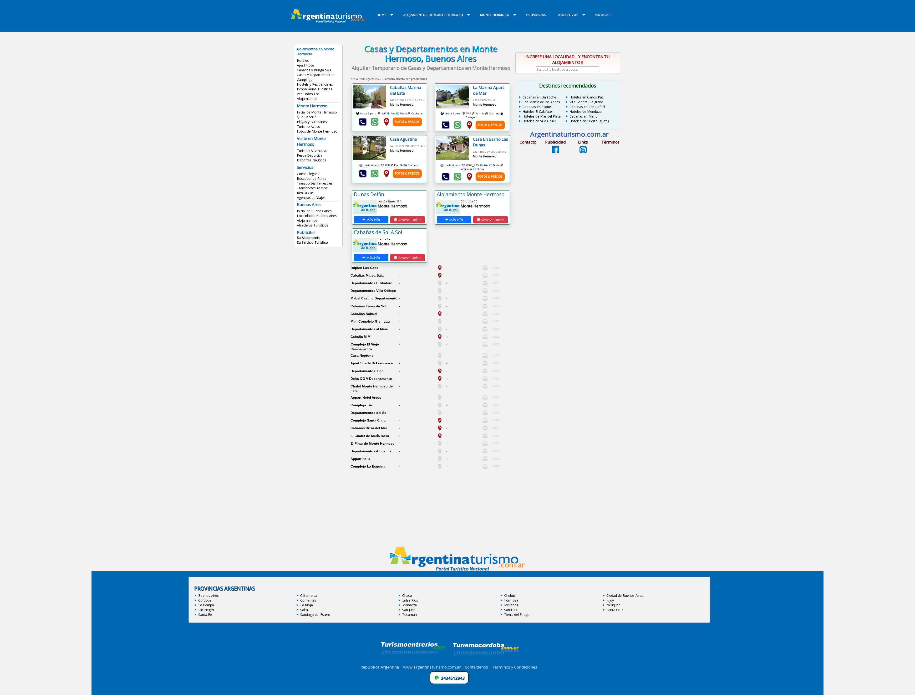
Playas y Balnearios (312, 121)
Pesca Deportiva (309, 155)
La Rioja (306, 605)
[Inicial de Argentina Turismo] (329, 21)
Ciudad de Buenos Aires (624, 595)
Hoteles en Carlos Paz (586, 97)
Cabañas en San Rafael (587, 106)
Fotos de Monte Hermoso (317, 131)
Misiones (511, 605)
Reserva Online (409, 219)
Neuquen (613, 605)
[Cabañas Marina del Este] (371, 96)
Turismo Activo (308, 126)
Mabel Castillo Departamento (374, 298)
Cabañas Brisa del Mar (369, 428)
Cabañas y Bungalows (314, 70)
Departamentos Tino (367, 371)
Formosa (511, 600)
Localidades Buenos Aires (317, 215)
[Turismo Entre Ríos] (413, 661)
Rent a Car (305, 192)
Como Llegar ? (308, 173)
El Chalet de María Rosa (370, 436)
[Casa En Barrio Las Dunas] (454, 148)
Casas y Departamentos (315, 74)
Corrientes (308, 600)
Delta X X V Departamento (371, 379)
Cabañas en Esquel (537, 106)
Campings (304, 79)
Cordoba (205, 600)
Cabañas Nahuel (364, 314)
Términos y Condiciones (514, 667)
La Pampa (206, 605)
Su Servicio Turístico (312, 242)
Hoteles (303, 60)
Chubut (509, 595)
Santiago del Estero (315, 614)
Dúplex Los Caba (364, 268)
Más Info (372, 219)
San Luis (510, 609)
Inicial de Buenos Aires (314, 211)
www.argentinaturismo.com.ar (432, 667)
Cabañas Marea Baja (367, 275)
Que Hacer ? (306, 117)
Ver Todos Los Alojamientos (308, 96)
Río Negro (206, 609)
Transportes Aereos (312, 188)
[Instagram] (583, 151)
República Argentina (380, 667)
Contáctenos (476, 667)
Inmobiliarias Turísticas (314, 89)
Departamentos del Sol (369, 413)
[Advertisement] (431, 504)
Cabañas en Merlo (583, 116)
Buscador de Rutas (311, 178)
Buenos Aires (208, 595)
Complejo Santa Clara (368, 420)
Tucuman (409, 614)
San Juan (409, 609)
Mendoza (409, 605)
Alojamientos (307, 220)
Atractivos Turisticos (312, 225)
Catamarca (308, 595)
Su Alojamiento (308, 237)
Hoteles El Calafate (537, 111)
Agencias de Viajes (311, 197)
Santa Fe (205, 614)
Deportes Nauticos (311, 160)
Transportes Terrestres (315, 183)
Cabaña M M (361, 337)
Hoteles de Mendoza (585, 111)
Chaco (407, 595)
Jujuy (610, 600)
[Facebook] (555, 151)
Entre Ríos (410, 600)
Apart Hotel (306, 65)
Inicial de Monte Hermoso (317, 112)
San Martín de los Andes (541, 102)
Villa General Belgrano (586, 102)
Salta (304, 609)
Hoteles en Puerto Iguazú (589, 121)
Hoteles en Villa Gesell (539, 121)
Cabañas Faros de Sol (368, 306)
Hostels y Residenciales (315, 84)
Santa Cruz (614, 609)
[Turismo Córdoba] (485, 661)
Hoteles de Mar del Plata (542, 116)
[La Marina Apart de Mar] (454, 96)
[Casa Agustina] (371, 148)
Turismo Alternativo (312, 150)
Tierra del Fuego (516, 614)
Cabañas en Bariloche (539, 97)
